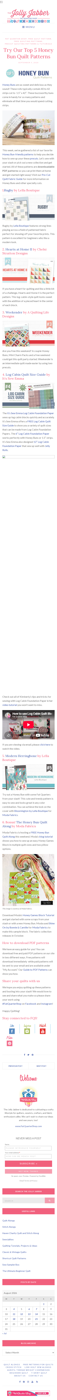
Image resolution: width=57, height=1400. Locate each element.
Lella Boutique (21, 225)
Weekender (14, 312)
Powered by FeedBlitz (38, 1176)
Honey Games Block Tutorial (38, 915)
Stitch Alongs (9, 1226)
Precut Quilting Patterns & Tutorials (28, 44)
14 (36, 1314)
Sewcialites (8, 1239)
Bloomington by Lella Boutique (31, 810)
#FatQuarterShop (12, 1003)
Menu (30, 27)
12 (21, 1314)
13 (29, 1314)
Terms (26, 1181)
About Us (19, 1376)
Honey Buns (9, 84)
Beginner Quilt (19, 1373)
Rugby (8, 190)
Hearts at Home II (19, 249)
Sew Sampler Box (10, 1264)
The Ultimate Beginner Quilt (16, 1271)
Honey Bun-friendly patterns (17, 154)
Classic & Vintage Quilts (14, 1252)
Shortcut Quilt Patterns (14, 1258)
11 (14, 1314)
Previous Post (15, 1066)
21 (36, 1319)
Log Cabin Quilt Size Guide (26, 374)
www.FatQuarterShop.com (28, 1126)
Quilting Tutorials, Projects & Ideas (19, 1245)
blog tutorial (46, 836)
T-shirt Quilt (39, 1373)
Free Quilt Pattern (39, 39)
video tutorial (9, 704)
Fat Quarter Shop (16, 39)
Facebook (30, 1003)
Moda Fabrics (10, 814)
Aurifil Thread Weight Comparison (28, 1370)
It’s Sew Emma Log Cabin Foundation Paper (30, 413)
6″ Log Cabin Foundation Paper (32, 433)
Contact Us (36, 1376)
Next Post (41, 1066)
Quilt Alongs (8, 1220)
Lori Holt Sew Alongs (38, 1367)
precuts (34, 158)
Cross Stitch (14, 1367)
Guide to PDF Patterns (35, 969)
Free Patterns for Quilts (38, 1364)
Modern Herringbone (21, 756)
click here (45, 744)
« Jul (4, 1333)
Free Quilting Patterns (28, 41)
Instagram (46, 1003)
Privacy (34, 1181)
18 (14, 1319)
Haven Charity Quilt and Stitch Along (20, 1233)
